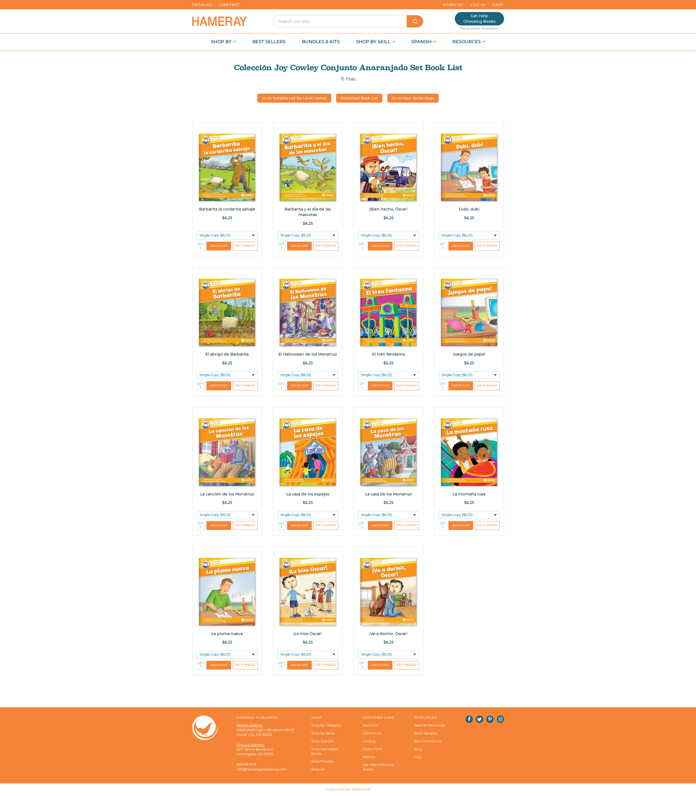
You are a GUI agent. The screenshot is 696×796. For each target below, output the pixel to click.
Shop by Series (323, 733)
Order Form (372, 749)
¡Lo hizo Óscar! (307, 633)
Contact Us (372, 733)
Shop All (318, 769)
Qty (200, 244)
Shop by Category (326, 725)
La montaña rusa (469, 494)
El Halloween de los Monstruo (307, 354)
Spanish (422, 41)
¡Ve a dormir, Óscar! (388, 633)
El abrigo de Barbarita (227, 354)
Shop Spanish (322, 741)
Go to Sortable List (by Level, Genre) (294, 98)
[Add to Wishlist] (245, 246)
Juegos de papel (469, 354)
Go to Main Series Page (413, 98)
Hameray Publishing (354, 789)
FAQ (417, 757)
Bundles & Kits (321, 41)
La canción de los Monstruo (227, 494)
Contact (230, 4)
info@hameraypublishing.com (262, 769)
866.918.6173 (246, 764)
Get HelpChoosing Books (479, 18)
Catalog (202, 4)
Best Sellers (269, 41)
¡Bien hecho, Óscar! (388, 209)
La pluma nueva (227, 633)
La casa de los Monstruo (388, 494)
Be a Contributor (428, 741)
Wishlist (453, 4)
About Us (370, 725)
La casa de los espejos (307, 494)
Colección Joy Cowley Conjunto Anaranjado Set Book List (348, 67)
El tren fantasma (388, 354)
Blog (418, 749)
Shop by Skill (374, 41)
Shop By (222, 41)
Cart (498, 4)
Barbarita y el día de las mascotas (308, 212)
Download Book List (359, 98)
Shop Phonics (322, 761)
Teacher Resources (429, 725)
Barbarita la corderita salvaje (227, 209)
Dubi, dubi (469, 209)
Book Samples (426, 733)
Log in (478, 4)
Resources (467, 41)
